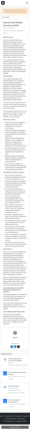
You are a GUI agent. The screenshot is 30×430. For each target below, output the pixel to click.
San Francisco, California (14, 365)
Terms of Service (11, 419)
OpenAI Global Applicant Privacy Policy (14, 311)
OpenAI (5, 28)
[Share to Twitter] (18, 346)
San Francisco (22, 376)
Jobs (1, 416)
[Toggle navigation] (27, 2)
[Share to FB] (11, 346)
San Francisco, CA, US (14, 390)
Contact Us (27, 416)
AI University (18, 416)
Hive (9, 376)
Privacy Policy (21, 419)
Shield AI (10, 363)
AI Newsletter (9, 416)
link (6, 309)
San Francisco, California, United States (13, 30)
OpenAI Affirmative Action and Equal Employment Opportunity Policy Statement (13, 290)
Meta (9, 388)
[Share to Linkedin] (15, 346)
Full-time (11, 28)
